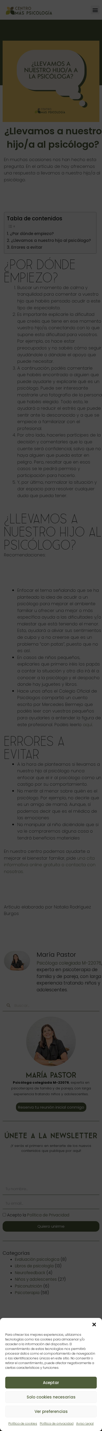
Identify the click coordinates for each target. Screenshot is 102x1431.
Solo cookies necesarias (51, 1397)
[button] (94, 1324)
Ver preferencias (51, 1411)
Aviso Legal (85, 1423)
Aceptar (51, 1382)
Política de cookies (22, 1423)
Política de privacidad (56, 1423)
